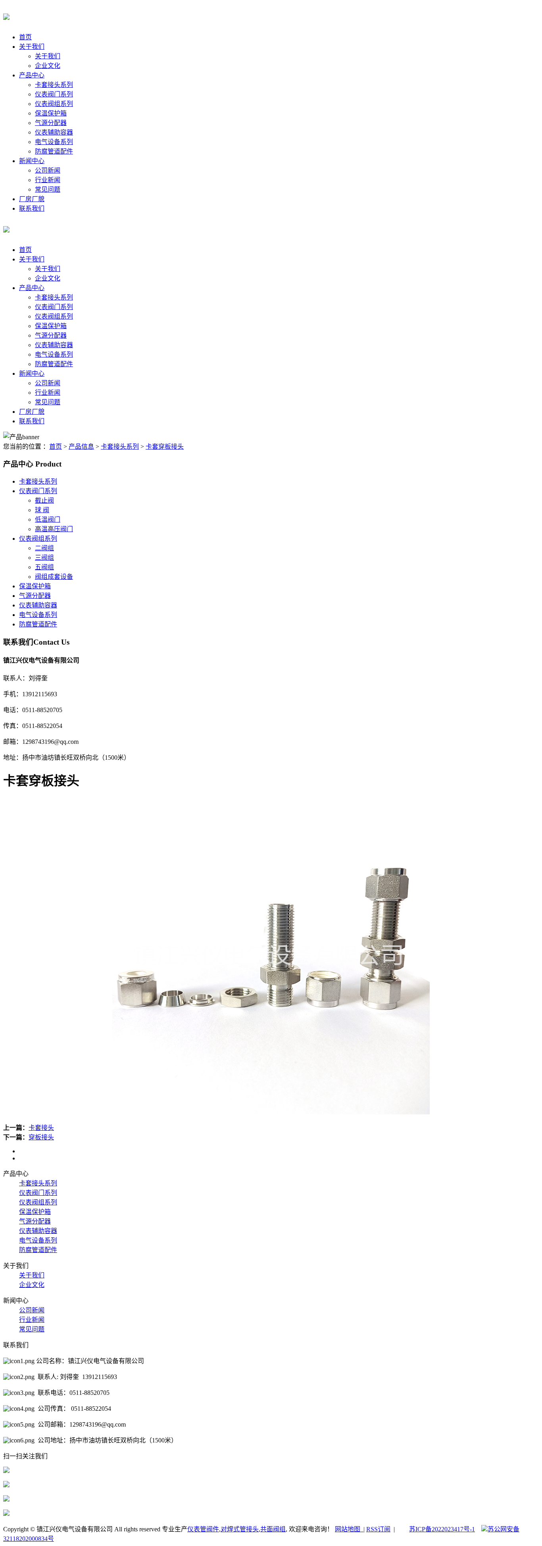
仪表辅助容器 (54, 132)
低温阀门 (47, 519)
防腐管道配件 (54, 151)
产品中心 (31, 75)
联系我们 (31, 208)
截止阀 (44, 500)
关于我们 (31, 46)
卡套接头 (41, 1127)
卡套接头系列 (54, 84)
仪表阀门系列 (54, 94)
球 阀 (42, 510)
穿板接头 (41, 1137)
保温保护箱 (51, 113)
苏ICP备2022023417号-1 (442, 1529)
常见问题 (47, 189)
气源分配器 (51, 122)
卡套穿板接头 (165, 446)
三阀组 (44, 557)
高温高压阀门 (54, 529)
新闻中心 (31, 160)
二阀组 (44, 548)
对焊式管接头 (240, 1529)
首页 (25, 37)
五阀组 (44, 567)
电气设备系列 (54, 141)
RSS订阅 (378, 1529)
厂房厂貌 (31, 199)
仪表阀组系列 (54, 103)
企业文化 (47, 65)
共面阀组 (273, 1529)
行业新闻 (47, 180)
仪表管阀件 (203, 1529)
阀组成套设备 (54, 576)
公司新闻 (47, 170)
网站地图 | (350, 1529)
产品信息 (81, 446)
